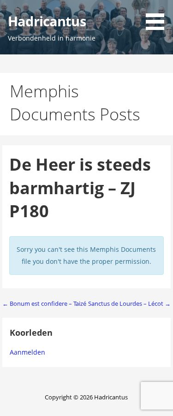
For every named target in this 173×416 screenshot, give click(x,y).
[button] (158, 16)
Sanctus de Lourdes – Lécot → (129, 303)
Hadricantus (47, 21)
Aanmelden (27, 352)
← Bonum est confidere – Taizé (44, 303)
